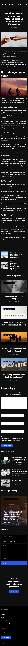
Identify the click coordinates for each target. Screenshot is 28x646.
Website (3, 428)
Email (3, 420)
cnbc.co (12, 98)
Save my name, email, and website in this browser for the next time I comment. (12, 439)
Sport (14, 559)
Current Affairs (8, 499)
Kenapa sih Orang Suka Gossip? (14, 297)
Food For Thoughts (14, 9)
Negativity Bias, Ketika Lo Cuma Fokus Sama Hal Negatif (14, 323)
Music (16, 499)
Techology (4, 620)
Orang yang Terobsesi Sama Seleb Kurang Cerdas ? (14, 376)
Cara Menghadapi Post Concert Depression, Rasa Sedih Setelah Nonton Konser (13, 515)
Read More (14, 591)
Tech (14, 563)
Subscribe (6, 637)
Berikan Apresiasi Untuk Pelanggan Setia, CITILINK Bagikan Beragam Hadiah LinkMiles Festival (19, 460)
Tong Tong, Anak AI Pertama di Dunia (17, 481)
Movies (14, 550)
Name (3, 412)
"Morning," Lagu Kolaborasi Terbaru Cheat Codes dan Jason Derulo (19, 471)
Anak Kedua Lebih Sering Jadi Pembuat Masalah (14, 349)
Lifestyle (14, 545)
